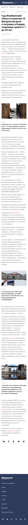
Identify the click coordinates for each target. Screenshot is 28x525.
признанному (16, 213)
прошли (4, 409)
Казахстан (12, 7)
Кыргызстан (20, 7)
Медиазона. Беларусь (7, 512)
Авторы (4, 487)
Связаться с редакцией (8, 483)
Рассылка (4, 504)
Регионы (4, 495)
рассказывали (10, 431)
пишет (3, 53)
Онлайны (4, 491)
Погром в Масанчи (6, 34)
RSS (3, 499)
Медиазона (5, 508)
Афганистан (5, 7)
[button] (25, 2)
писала (12, 338)
